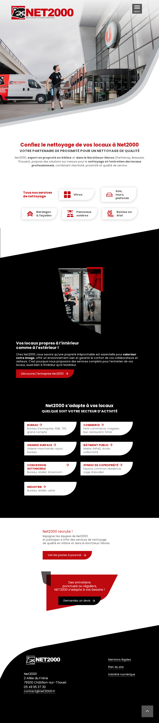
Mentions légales (119, 660)
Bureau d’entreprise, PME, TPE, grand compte (47, 428)
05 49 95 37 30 (35, 687)
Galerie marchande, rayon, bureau (45, 448)
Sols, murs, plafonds (122, 194)
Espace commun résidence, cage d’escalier (102, 468)
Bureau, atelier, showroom (44, 468)
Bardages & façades (44, 213)
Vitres (77, 194)
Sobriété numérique (121, 674)
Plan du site (116, 667)
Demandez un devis (76, 601)
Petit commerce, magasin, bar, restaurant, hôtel (101, 428)
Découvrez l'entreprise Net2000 (42, 374)
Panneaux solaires (83, 213)
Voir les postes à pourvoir (64, 555)
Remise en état (124, 213)
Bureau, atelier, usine (41, 488)
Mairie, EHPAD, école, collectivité (97, 448)
